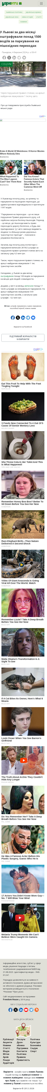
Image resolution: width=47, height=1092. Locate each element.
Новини (23, 21)
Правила (21, 1057)
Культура (35, 1042)
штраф (13, 306)
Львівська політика (14, 12)
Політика (21, 1054)
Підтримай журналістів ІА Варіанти (23, 338)
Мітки (6, 1054)
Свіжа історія (27, 17)
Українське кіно (12, 17)
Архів (5, 1057)
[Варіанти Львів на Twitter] (16, 1010)
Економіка (35, 1045)
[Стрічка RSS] (36, 1010)
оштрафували (7, 276)
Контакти (22, 1051)
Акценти (7, 1042)
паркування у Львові (24, 306)
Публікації (8, 1039)
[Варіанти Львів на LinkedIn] (21, 1010)
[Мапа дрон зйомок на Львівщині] (23, 1030)
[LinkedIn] (14, 58)
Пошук (6, 1060)
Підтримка (22, 1048)
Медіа (6, 1051)
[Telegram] (19, 58)
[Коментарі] (24, 58)
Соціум (6, 64)
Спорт (33, 1051)
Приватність (23, 1060)
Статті (38, 17)
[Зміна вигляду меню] (41, 3)
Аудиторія (8, 1063)
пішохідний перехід (17, 308)
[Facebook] (4, 58)
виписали (29, 285)
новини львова (30, 308)
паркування (37, 306)
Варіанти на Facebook (23, 327)
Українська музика (33, 12)
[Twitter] (9, 58)
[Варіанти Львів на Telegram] (31, 1010)
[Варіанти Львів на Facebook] (10, 1010)
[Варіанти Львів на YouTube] (26, 1010)
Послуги (21, 1039)
